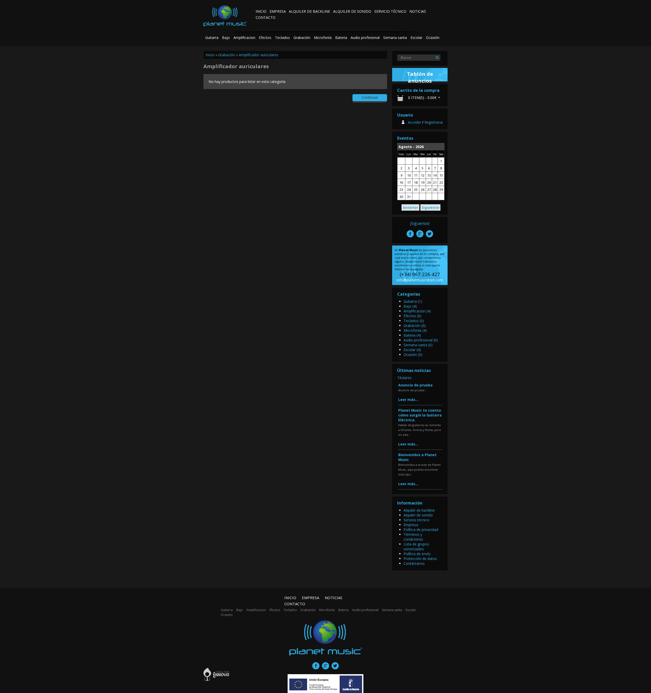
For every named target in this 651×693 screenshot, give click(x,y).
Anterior (410, 207)
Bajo (226, 37)
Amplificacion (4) (417, 311)
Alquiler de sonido (352, 11)
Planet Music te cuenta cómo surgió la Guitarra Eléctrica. (420, 415)
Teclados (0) (414, 320)
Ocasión (432, 37)
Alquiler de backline (309, 11)
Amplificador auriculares (258, 54)
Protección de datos (420, 558)
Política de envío (417, 553)
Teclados (282, 37)
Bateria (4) (412, 335)
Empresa (278, 11)
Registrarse (433, 122)
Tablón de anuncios (420, 77)
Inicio (261, 11)
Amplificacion (244, 37)
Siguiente (430, 207)
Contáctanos (414, 563)
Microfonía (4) (415, 330)
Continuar (370, 97)
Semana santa (395, 37)
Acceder (414, 122)
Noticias (417, 11)
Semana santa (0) (418, 344)
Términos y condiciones (413, 537)
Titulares (404, 377)
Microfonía (323, 37)
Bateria (341, 37)
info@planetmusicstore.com (420, 280)
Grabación (301, 37)
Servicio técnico (390, 11)
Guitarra (211, 37)
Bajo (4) (410, 306)
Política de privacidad (421, 529)
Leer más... (408, 399)
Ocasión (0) (413, 354)
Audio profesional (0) (421, 340)
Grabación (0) (415, 325)
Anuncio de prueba (415, 385)
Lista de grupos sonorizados (416, 546)
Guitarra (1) (413, 301)
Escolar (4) (412, 349)
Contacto (265, 17)
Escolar (416, 37)
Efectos (265, 37)
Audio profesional (365, 37)
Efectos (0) (412, 315)
